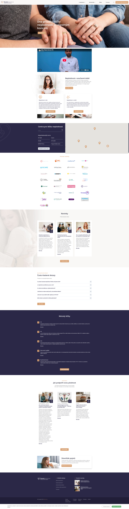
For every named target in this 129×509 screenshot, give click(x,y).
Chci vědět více (42, 32)
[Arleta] (85, 180)
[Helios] (71, 173)
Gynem (52, 137)
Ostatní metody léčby (65, 369)
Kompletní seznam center (44, 148)
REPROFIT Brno (41, 143)
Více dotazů (41, 303)
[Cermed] (44, 186)
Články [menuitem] (100, 2)
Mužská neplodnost (59, 480)
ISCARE (39, 140)
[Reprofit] (85, 161)
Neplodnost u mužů (71, 100)
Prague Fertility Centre (55, 143)
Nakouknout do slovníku (66, 465)
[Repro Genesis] (57, 180)
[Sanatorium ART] (71, 192)
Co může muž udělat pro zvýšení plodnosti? (46, 288)
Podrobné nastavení (106, 506)
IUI (41, 322)
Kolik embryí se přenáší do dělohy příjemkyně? (47, 298)
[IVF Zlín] (44, 180)
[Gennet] (57, 174)
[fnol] (57, 186)
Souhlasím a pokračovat (116, 506)
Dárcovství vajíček (44, 350)
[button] (100, 144)
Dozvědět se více (50, 111)
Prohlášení (85, 499)
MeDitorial (45, 499)
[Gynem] (44, 205)
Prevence (47, 403)
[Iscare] (44, 167)
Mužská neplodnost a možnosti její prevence (44, 235)
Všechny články (64, 449)
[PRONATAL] (85, 167)
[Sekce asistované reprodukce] (71, 167)
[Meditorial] (71, 161)
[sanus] (85, 174)
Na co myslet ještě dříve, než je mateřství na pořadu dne (83, 235)
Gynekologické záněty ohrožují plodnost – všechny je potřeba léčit (64, 406)
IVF (41, 331)
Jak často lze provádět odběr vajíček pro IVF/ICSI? (47, 294)
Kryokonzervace (44, 360)
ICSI (41, 341)
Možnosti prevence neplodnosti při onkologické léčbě (64, 236)
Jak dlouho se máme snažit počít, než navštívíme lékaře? (49, 291)
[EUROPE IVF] (85, 193)
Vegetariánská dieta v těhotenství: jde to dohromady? (81, 406)
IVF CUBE (40, 137)
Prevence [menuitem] (108, 2)
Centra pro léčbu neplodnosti (121, 2)
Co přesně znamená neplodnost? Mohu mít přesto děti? (48, 281)
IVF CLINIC (53, 140)
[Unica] (85, 186)
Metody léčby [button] (91, 2)
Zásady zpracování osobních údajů (68, 500)
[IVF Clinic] (57, 167)
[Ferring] (85, 199)
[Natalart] (44, 192)
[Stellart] (44, 199)
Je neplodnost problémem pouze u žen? (45, 284)
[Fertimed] (71, 186)
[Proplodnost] (71, 199)
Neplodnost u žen (43, 100)
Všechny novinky (64, 261)
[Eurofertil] (71, 180)
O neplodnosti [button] (81, 2)
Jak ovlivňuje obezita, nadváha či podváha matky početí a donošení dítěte (45, 406)
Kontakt (89, 499)
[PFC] (58, 161)
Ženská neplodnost (42, 403)
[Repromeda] (57, 193)
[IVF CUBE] (44, 161)
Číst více (40, 250)
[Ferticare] (57, 199)
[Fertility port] (44, 173)
